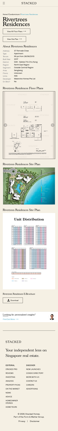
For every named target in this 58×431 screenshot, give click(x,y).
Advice (9, 396)
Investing (10, 377)
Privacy (21, 421)
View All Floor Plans (14, 31)
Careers (30, 385)
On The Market (13, 388)
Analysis (10, 381)
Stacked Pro (11, 369)
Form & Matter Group (34, 416)
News (8, 392)
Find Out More (9, 319)
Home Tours (11, 407)
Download (14, 300)
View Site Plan (12, 39)
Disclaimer (35, 421)
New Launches (33, 369)
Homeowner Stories (12, 401)
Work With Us (32, 377)
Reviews (9, 373)
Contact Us (31, 381)
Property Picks (13, 385)
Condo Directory (34, 373)
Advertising (32, 388)
